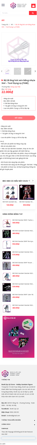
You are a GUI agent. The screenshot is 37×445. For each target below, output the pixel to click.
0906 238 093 (14, 412)
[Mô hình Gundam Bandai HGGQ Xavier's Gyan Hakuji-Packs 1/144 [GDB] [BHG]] (7, 287)
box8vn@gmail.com (13, 416)
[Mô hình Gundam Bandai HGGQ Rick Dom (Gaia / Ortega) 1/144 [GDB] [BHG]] (7, 255)
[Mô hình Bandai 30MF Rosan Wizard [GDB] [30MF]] (7, 266)
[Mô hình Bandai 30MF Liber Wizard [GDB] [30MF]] (7, 298)
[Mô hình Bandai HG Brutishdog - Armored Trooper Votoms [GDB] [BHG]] (27, 192)
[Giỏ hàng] (32, 6)
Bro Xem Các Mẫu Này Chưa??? (16, 181)
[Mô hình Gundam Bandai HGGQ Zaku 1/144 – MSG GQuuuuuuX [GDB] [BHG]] (7, 234)
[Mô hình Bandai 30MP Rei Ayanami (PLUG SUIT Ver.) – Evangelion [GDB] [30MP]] (7, 244)
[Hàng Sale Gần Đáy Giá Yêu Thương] (18, 337)
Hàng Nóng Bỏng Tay (13, 214)
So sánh (2, 444)
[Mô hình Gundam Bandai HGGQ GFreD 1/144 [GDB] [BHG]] (7, 276)
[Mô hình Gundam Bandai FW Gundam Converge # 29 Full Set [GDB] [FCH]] (10, 192)
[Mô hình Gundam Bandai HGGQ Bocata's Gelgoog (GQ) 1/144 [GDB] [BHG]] (7, 308)
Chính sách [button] (6, 424)
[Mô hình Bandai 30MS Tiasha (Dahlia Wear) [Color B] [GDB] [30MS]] (7, 223)
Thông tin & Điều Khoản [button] (11, 420)
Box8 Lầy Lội (14, 409)
